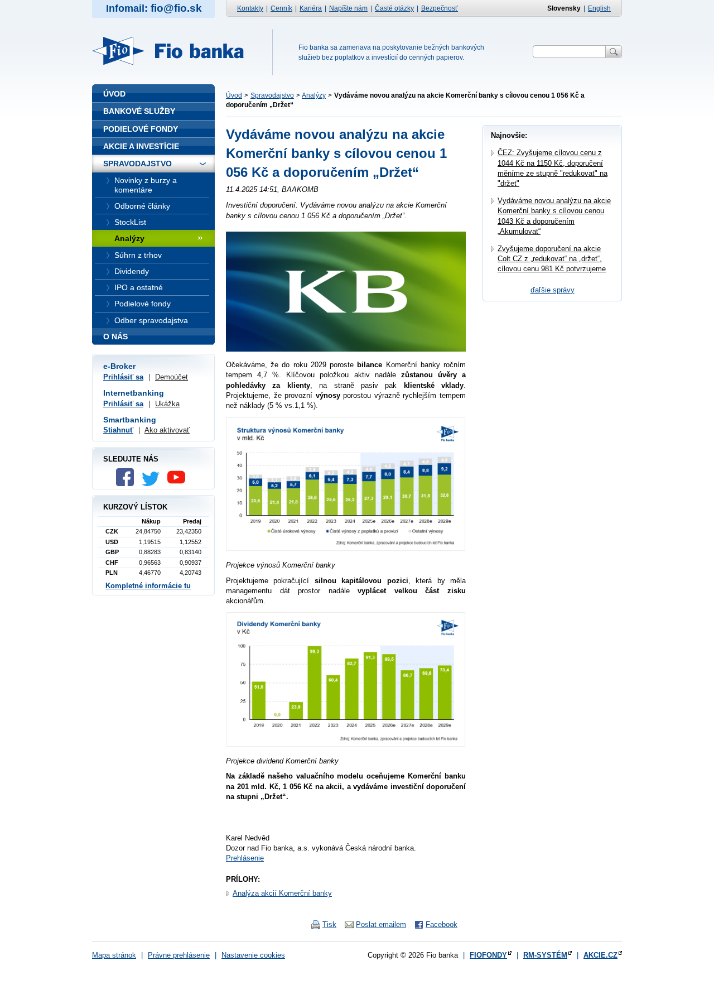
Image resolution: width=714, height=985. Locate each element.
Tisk (329, 924)
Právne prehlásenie (179, 955)
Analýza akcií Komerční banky (282, 893)
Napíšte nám (348, 8)
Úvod (234, 95)
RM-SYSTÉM (545, 955)
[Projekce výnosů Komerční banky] (346, 549)
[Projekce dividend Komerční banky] (346, 745)
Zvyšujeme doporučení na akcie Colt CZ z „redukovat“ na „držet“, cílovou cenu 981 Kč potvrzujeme (552, 258)
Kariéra (311, 8)
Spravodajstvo (272, 95)
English (599, 8)
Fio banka (175, 51)
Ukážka (167, 404)
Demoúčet (171, 377)
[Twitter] (153, 483)
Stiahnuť (118, 430)
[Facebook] (127, 483)
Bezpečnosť (439, 8)
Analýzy (314, 95)
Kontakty (250, 8)
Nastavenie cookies (253, 955)
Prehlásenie (245, 858)
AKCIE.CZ (600, 955)
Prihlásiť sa (123, 377)
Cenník (281, 8)
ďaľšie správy (552, 290)
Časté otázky (394, 8)
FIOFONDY (488, 955)
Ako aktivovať (167, 430)
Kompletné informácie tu (148, 586)
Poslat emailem (381, 924)
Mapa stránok (114, 955)
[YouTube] (179, 483)
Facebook (441, 924)
